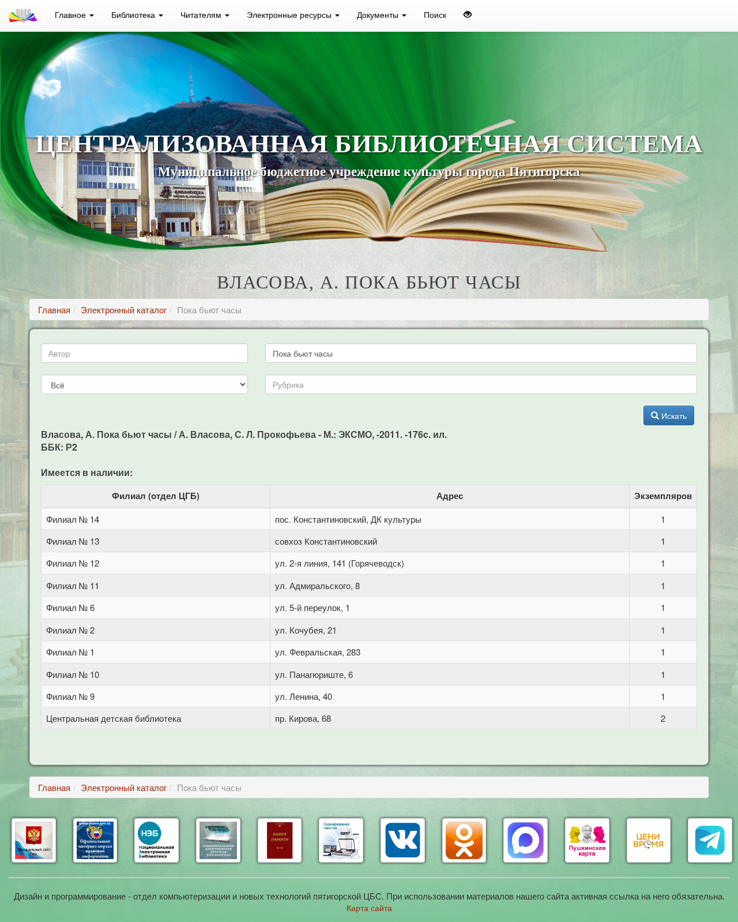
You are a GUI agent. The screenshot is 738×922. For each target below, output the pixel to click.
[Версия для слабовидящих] (467, 14)
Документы (379, 14)
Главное (71, 14)
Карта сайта (369, 907)
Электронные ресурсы (290, 14)
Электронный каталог (124, 309)
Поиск (435, 14)
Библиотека (134, 14)
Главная (54, 309)
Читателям (202, 14)
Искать (673, 415)
